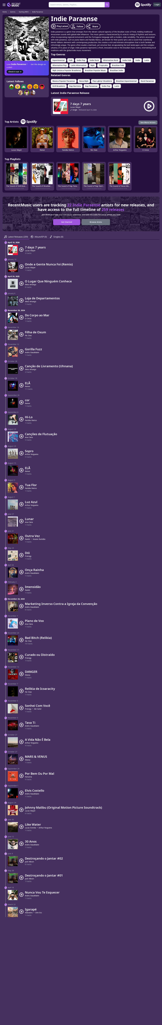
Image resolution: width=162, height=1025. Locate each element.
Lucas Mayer (75, 107)
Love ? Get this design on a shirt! (26, 66)
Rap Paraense (91, 86)
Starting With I (24, 12)
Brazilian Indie (116, 70)
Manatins (29, 912)
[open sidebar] (4, 5)
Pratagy (28, 556)
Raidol (27, 539)
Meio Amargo (30, 284)
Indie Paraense (37, 12)
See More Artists (147, 122)
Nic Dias (28, 335)
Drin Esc (38, 912)
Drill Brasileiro (59, 86)
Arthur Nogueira (31, 454)
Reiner (27, 386)
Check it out (14, 71)
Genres (12, 12)
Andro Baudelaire (32, 352)
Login (157, 4)
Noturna (28, 777)
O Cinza (28, 318)
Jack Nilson (29, 861)
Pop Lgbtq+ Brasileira (102, 81)
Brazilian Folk (118, 65)
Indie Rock (94, 60)
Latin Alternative (78, 65)
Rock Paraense (147, 81)
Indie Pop (81, 60)
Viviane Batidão (39, 539)
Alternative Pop (60, 65)
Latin (146, 60)
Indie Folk (126, 60)
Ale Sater (38, 709)
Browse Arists (96, 222)
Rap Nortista (75, 86)
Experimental (59, 60)
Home (5, 12)
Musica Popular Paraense (64, 81)
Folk (70, 60)
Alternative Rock (110, 60)
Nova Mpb (83, 81)
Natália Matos (31, 420)
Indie (137, 60)
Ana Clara (29, 437)
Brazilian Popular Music (95, 70)
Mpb (93, 65)
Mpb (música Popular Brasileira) (67, 70)
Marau (27, 675)
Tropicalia (103, 65)
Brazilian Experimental (126, 81)
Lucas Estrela (30, 827)
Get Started (66, 222)
